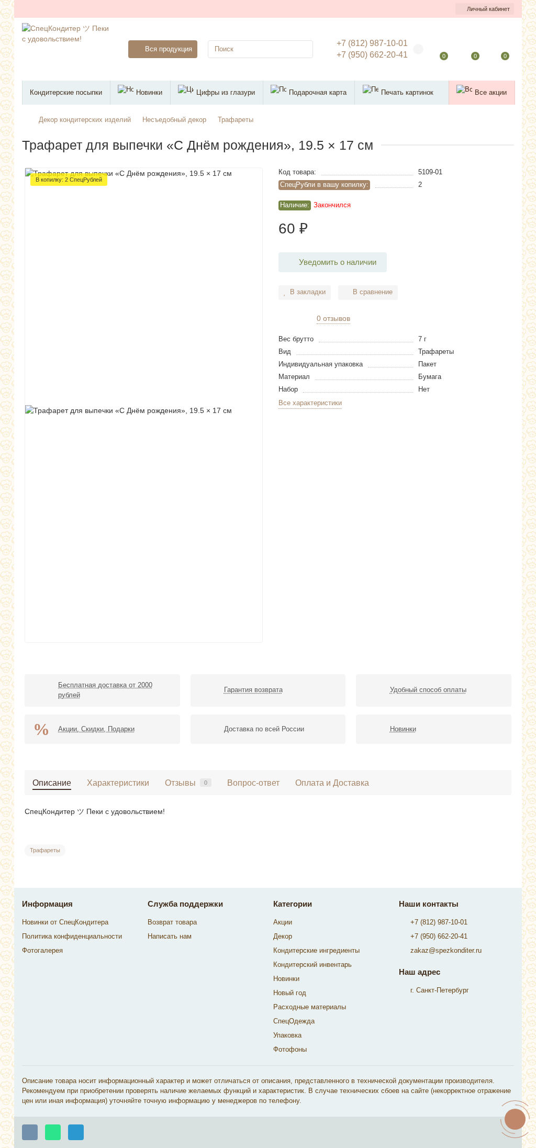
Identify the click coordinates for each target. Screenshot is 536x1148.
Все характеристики (310, 403)
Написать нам (170, 936)
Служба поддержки (185, 903)
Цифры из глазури (225, 92)
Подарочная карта (318, 92)
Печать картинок (407, 92)
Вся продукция (168, 49)
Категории (292, 903)
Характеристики (118, 782)
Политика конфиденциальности (72, 936)
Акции (282, 922)
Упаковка (287, 1035)
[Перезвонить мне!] (515, 1119)
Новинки (149, 92)
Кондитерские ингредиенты (316, 950)
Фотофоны (290, 1049)
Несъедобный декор (174, 120)
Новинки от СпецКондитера (65, 922)
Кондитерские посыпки (66, 92)
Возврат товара (172, 922)
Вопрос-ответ (253, 782)
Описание (51, 782)
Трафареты (235, 120)
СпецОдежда (294, 1021)
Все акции (491, 92)
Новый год (289, 993)
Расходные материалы (309, 1007)
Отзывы (186, 782)
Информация (47, 903)
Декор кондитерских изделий (85, 120)
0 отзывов (333, 318)
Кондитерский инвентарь (312, 964)
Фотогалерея (42, 950)
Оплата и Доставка (332, 782)
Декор (282, 936)
